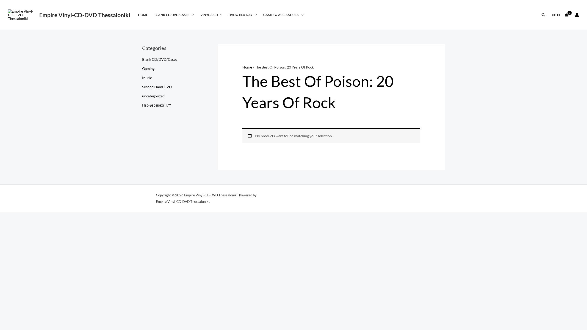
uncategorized (153, 96)
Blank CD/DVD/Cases (172, 15)
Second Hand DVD (157, 87)
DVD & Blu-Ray (240, 15)
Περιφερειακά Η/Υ (156, 105)
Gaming (148, 68)
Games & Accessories (281, 15)
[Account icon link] (577, 15)
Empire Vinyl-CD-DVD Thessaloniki (84, 14)
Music (147, 77)
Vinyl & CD (209, 15)
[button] (191, 15)
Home (143, 15)
